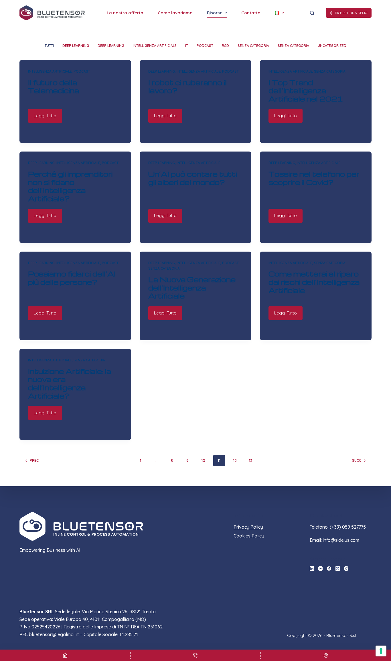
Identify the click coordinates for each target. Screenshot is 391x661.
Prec (34, 460)
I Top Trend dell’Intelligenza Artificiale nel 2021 (305, 90)
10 (203, 460)
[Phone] (196, 655)
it (186, 45)
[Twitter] (337, 568)
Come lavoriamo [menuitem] (175, 12)
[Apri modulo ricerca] (312, 13)
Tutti (49, 45)
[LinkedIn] (312, 568)
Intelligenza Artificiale (155, 45)
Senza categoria (253, 45)
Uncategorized (332, 45)
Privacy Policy (248, 527)
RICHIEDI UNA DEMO (351, 13)
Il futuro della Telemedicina (53, 86)
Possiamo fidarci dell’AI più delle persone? (72, 277)
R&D (225, 45)
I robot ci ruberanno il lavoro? (187, 86)
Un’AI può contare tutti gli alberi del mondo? (192, 178)
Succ (356, 460)
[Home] (65, 655)
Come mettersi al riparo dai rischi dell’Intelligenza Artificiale (314, 281)
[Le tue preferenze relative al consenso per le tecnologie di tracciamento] (381, 651)
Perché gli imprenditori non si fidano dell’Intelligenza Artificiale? (70, 186)
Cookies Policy (249, 536)
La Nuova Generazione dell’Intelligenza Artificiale (192, 287)
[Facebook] (329, 568)
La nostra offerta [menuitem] (125, 12)
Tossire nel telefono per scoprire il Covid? (314, 178)
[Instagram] (346, 568)
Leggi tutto (45, 115)
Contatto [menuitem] (250, 12)
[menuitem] (279, 13)
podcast (205, 45)
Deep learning (75, 45)
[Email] (326, 655)
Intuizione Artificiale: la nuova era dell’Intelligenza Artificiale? (69, 383)
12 (235, 460)
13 (250, 460)
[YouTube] (320, 568)
